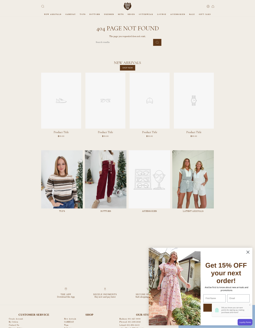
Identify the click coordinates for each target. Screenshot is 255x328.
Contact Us (14, 325)
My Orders (13, 322)
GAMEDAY (69, 322)
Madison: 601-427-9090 (130, 319)
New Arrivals (70, 319)
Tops (66, 325)
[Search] (157, 42)
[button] (83, 14)
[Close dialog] (248, 252)
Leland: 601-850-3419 (129, 325)
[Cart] (213, 6)
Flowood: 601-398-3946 (130, 322)
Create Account (16, 319)
